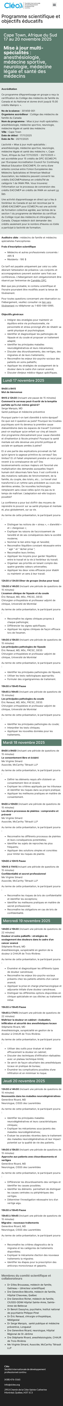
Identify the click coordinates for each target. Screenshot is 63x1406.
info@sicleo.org (12, 1384)
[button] (54, 4)
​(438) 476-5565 (12, 1379)
